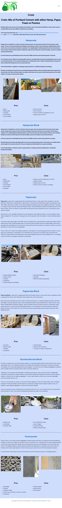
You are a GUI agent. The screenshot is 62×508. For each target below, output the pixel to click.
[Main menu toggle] (58, 6)
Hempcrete (21, 32)
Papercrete (36, 32)
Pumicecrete (9, 34)
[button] (2, 89)
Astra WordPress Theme (44, 500)
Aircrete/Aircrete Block (31, 359)
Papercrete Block (44, 32)
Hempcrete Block (28, 32)
